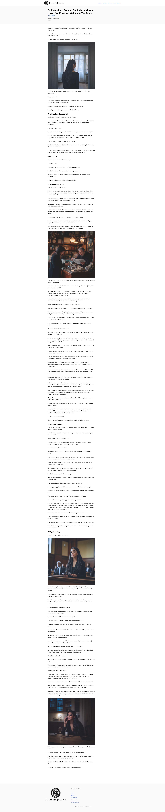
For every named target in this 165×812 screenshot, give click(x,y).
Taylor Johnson (52, 15)
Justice (49, 20)
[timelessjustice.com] (55, 3)
